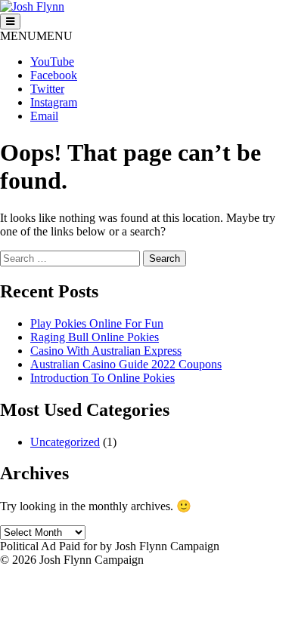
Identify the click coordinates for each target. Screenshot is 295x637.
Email (44, 115)
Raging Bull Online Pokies (94, 337)
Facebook (53, 75)
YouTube (52, 61)
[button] (36, 35)
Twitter (47, 88)
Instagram (53, 102)
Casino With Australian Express (106, 350)
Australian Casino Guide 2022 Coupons (126, 364)
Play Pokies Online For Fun (96, 323)
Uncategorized (65, 441)
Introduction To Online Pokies (102, 377)
